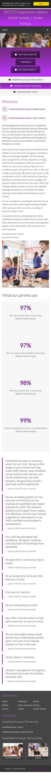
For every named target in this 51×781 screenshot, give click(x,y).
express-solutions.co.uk (36, 768)
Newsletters (25, 62)
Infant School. (19, 17)
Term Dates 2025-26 (26, 54)
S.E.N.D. (5, 709)
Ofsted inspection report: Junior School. (26, 118)
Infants (5, 705)
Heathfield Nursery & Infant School (27, 79)
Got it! (41, 4)
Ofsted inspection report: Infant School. (26, 109)
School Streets (39, 709)
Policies (21, 709)
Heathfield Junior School (27, 92)
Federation (22, 701)
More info (27, 5)
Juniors (36, 701)
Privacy (36, 705)
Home (4, 701)
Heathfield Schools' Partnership (27, 86)
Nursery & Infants (13, 757)
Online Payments (25, 705)
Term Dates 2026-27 (26, 69)
